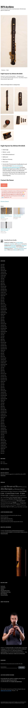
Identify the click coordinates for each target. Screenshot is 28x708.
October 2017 (3, 414)
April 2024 (3, 301)
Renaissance (21, 501)
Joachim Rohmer (24, 497)
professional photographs (17, 530)
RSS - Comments (4, 463)
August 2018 (3, 400)
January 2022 (3, 344)
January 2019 (3, 392)
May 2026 (2, 265)
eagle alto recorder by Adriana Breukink (5, 229)
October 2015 (3, 445)
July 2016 (2, 434)
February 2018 (3, 409)
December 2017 (4, 411)
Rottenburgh (9, 503)
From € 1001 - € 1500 (17, 77)
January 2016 (3, 442)
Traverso (3, 507)
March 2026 (3, 269)
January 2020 (3, 375)
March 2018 (3, 408)
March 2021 (3, 356)
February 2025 (3, 286)
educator (19, 244)
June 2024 (2, 298)
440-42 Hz (2, 77)
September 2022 (4, 331)
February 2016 (3, 440)
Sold (14, 503)
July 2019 (2, 383)
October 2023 (3, 311)
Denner (22, 489)
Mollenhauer (4, 501)
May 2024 (2, 300)
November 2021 (4, 347)
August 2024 (3, 295)
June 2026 (2, 264)
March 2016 (3, 439)
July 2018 (2, 401)
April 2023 (2, 320)
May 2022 (2, 337)
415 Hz (6, 486)
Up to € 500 (10, 507)
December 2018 (4, 393)
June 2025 (2, 279)
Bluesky (15, 250)
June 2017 (2, 420)
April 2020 (3, 370)
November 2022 (4, 328)
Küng (2, 499)
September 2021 (4, 348)
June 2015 (2, 451)
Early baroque (4, 491)
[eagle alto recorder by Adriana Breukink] (6, 225)
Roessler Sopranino (4, 517)
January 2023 (3, 325)
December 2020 (4, 361)
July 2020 (2, 367)
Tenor (18, 505)
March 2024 (3, 303)
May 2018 (2, 404)
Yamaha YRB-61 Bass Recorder (7, 518)
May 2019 (2, 386)
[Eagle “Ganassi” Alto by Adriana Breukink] (19, 211)
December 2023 (4, 308)
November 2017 (4, 412)
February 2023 (3, 323)
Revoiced (3, 503)
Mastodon (21, 250)
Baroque (8, 489)
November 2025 (4, 273)
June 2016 (2, 436)
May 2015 (2, 453)
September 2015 (4, 447)
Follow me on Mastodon (19, 653)
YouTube (12, 698)
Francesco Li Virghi (17, 491)
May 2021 (2, 353)
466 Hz (20, 486)
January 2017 (3, 428)
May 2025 (2, 281)
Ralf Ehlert (14, 501)
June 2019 (2, 384)
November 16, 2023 (20, 76)
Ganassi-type (16, 497)
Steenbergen (7, 505)
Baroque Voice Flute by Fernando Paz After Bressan (11, 515)
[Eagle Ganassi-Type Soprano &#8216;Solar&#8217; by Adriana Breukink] (6, 211)
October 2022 (3, 329)
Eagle (12, 77)
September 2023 (4, 312)
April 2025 (3, 283)
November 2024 (4, 290)
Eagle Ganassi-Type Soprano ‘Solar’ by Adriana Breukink (6, 216)
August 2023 (3, 314)
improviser (6, 244)
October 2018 (3, 397)
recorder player (19, 242)
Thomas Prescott (23, 505)
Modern (22, 77)
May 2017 (2, 422)
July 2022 (2, 334)
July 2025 (2, 278)
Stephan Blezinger (13, 505)
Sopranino (18, 503)
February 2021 (3, 358)
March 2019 (3, 389)
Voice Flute (19, 507)
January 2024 (3, 306)
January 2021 (3, 359)
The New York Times (19, 248)
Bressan (17, 489)
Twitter (2, 589)
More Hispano (4, 593)
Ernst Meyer (9, 491)
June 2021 (2, 351)
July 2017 (2, 418)
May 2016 (2, 437)
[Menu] (2, 1)
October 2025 (3, 275)
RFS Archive (7, 7)
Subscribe (21, 667)
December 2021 (4, 345)
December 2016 (4, 429)
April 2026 (3, 267)
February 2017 (3, 426)
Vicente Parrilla (12, 76)
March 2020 (3, 372)
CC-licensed (8, 530)
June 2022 (2, 336)
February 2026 (3, 270)
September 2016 (4, 432)
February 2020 (3, 373)
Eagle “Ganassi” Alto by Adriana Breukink (18, 215)
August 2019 (3, 381)
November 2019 (4, 378)
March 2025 (3, 284)
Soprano (25, 77)
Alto (2, 489)
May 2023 (2, 319)
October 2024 (3, 292)
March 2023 (3, 322)
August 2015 (3, 448)
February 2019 (3, 390)
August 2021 (3, 350)
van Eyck (15, 506)
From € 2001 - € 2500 (18, 495)
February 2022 (3, 342)
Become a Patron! (5, 201)
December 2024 (4, 289)
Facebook (3, 586)
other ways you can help (6, 690)
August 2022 (3, 333)
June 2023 (2, 317)
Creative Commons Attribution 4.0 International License (12, 703)
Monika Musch (9, 501)
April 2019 (2, 387)
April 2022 (2, 339)
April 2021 (2, 354)
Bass (13, 489)
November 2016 (4, 431)
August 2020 (3, 365)
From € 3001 (9, 497)
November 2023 (4, 309)
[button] (7, 101)
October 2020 (3, 362)
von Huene (25, 507)
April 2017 (2, 423)
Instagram (3, 587)
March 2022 (3, 340)
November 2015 (4, 443)
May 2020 (2, 369)
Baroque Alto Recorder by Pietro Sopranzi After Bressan (12, 521)
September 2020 (4, 364)
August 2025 (3, 276)
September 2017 (4, 415)
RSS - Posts (3, 462)
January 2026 (3, 272)
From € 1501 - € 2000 (7, 495)
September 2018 (4, 398)
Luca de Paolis (6, 499)
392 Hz (2, 486)
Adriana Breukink (7, 77)
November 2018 (4, 395)
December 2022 (4, 326)
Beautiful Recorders (5, 590)
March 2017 (3, 425)
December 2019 (4, 376)
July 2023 (2, 315)
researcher (12, 244)
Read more (11, 653)
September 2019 (4, 379)
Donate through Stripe (16, 681)
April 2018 (2, 406)
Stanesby (3, 505)
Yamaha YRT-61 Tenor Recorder (7, 520)
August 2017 (3, 417)
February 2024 (3, 304)
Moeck (20, 499)
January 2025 (3, 287)
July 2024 (2, 297)
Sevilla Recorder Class (6, 592)
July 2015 (2, 450)
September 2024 (4, 294)
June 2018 (2, 403)
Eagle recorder (10, 79)
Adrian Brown (24, 486)
